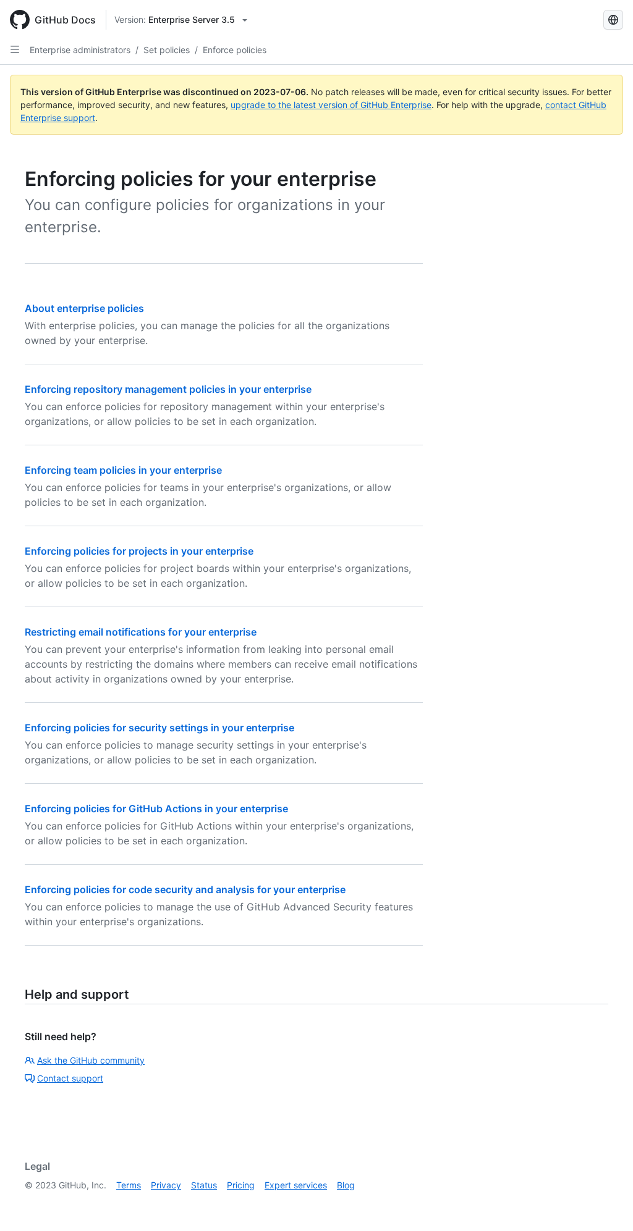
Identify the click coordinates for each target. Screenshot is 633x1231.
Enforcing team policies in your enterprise (123, 470)
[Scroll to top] (605, 1203)
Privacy (166, 1185)
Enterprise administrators (80, 49)
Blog (346, 1185)
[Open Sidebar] (15, 49)
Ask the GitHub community (91, 1060)
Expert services (296, 1185)
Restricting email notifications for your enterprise (141, 632)
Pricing (241, 1185)
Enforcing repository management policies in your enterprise (168, 389)
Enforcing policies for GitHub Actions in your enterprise (156, 808)
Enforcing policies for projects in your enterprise (139, 551)
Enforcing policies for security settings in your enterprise (159, 727)
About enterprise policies (84, 308)
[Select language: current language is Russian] (613, 20)
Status (204, 1185)
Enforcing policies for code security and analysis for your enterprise (185, 889)
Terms (128, 1185)
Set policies (166, 49)
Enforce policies (234, 49)
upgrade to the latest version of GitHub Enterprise (331, 104)
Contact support (70, 1078)
